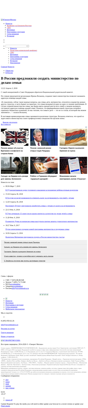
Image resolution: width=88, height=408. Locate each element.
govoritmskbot (15, 284)
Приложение (15, 63)
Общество (9, 71)
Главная (4, 67)
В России (9, 73)
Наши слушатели (7, 336)
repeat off (9, 400)
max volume (10, 388)
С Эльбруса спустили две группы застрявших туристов (24, 261)
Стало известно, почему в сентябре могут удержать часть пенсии (28, 256)
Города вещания (7, 333)
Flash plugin (5, 406)
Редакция (10, 36)
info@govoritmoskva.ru (20, 288)
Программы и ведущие (16, 32)
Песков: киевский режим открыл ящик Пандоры (22, 242)
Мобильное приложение (15, 309)
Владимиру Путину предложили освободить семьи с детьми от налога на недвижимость (40, 206)
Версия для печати (10, 122)
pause (8, 382)
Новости (9, 24)
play (7, 380)
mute (7, 384)
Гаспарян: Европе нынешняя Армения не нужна (22, 251)
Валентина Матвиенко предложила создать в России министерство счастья (35, 237)
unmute (8, 386)
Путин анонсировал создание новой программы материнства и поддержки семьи (37, 229)
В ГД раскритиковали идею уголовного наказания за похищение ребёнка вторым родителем (42, 190)
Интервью (11, 30)
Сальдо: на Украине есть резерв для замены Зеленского (25, 247)
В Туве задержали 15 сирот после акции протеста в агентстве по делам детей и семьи (39, 214)
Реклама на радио (8, 329)
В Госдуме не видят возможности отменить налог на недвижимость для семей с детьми (40, 198)
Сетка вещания (13, 34)
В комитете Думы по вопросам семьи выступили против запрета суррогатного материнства (42, 221)
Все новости (6, 124)
